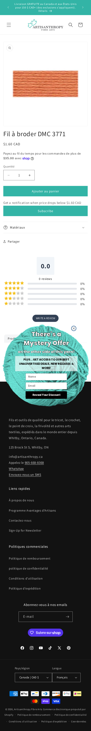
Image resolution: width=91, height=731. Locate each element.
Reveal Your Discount (46, 395)
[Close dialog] (73, 328)
